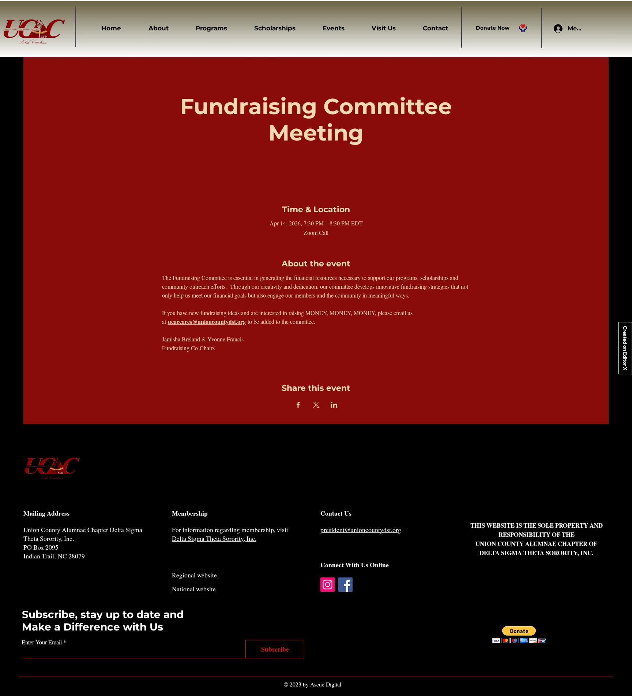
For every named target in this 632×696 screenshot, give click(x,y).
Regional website (194, 574)
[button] (150, 28)
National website (194, 588)
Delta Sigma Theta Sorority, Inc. (214, 538)
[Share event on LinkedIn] (334, 405)
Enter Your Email (42, 642)
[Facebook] (345, 584)
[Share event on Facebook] (298, 405)
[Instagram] (327, 584)
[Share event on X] (316, 405)
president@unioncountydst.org (360, 529)
